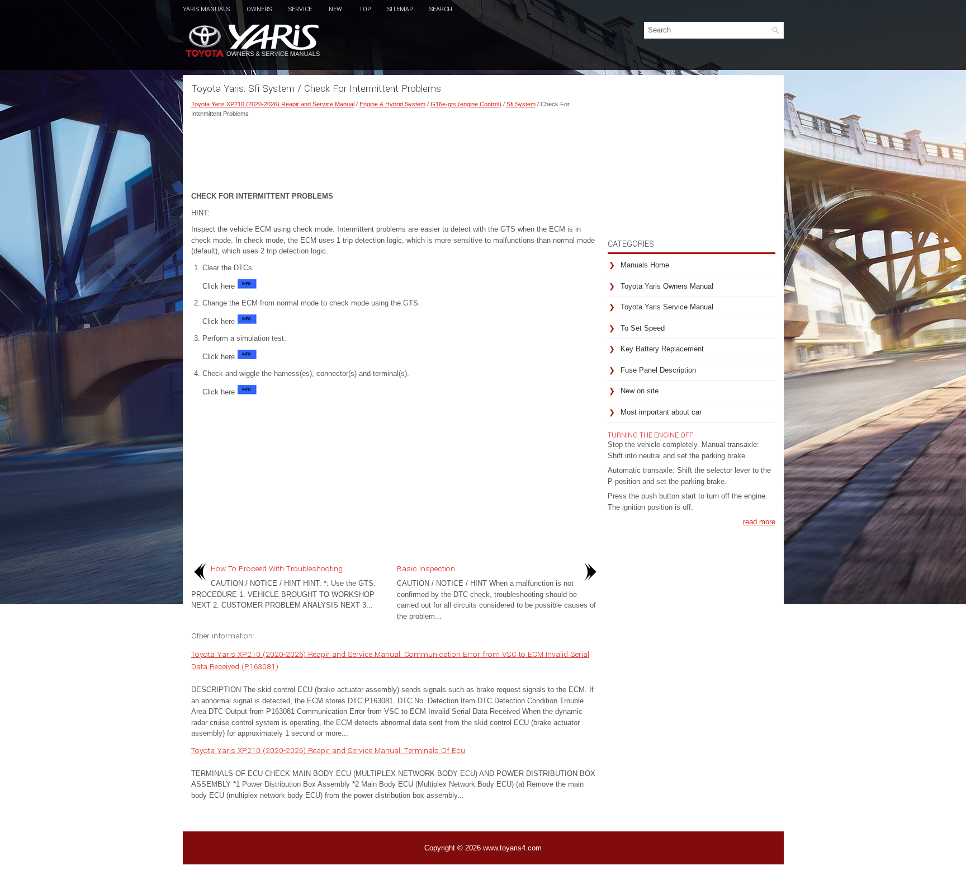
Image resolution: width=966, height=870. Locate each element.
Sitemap (400, 9)
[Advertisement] (395, 151)
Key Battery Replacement (662, 349)
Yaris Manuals (206, 9)
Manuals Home (645, 265)
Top (365, 9)
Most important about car (661, 412)
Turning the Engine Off (650, 435)
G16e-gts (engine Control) (465, 104)
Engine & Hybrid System (392, 104)
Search (440, 9)
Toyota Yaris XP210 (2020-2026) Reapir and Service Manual (272, 104)
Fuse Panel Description (658, 370)
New (335, 9)
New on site (640, 391)
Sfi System (521, 104)
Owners (259, 9)
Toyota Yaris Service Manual (667, 307)
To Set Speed (643, 328)
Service (300, 9)
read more (759, 522)
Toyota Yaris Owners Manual (667, 286)
